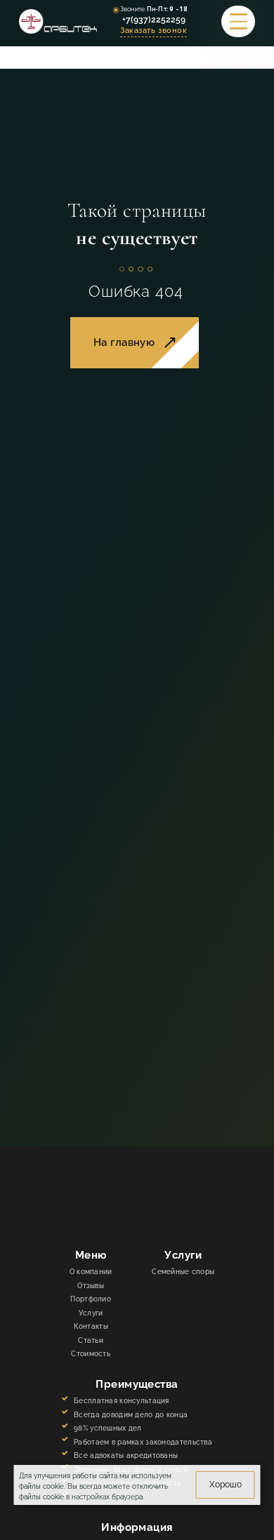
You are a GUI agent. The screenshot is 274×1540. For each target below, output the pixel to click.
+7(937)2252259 (153, 20)
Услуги (91, 1313)
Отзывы (90, 1286)
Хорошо (225, 1484)
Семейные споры (183, 1271)
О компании (91, 1271)
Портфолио (90, 1299)
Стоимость (90, 1354)
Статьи (90, 1340)
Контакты (91, 1326)
